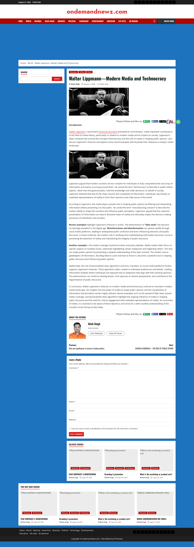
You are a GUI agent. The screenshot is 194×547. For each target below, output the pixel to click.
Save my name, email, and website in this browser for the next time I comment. (104, 428)
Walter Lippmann (77, 131)
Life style (122, 21)
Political (72, 21)
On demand (133, 21)
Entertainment (98, 21)
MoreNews (106, 539)
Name (72, 401)
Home (20, 21)
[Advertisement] (97, 41)
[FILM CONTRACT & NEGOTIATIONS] (85, 460)
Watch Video (169, 21)
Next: (154, 347)
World (28, 21)
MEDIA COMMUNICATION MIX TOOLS (151, 518)
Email (72, 410)
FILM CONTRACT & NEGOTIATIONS (82, 474)
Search (24, 72)
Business (61, 21)
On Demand (85, 468)
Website (72, 419)
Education (111, 21)
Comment (74, 368)
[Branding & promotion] (121, 460)
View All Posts (115, 333)
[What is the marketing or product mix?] (156, 460)
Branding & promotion (114, 474)
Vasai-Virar (49, 21)
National (38, 21)
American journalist (108, 131)
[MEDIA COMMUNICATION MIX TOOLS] (155, 503)
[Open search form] (154, 21)
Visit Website (96, 333)
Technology (84, 21)
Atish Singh (75, 84)
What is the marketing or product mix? (156, 474)
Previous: (86, 347)
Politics (82, 72)
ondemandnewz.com (97, 11)
